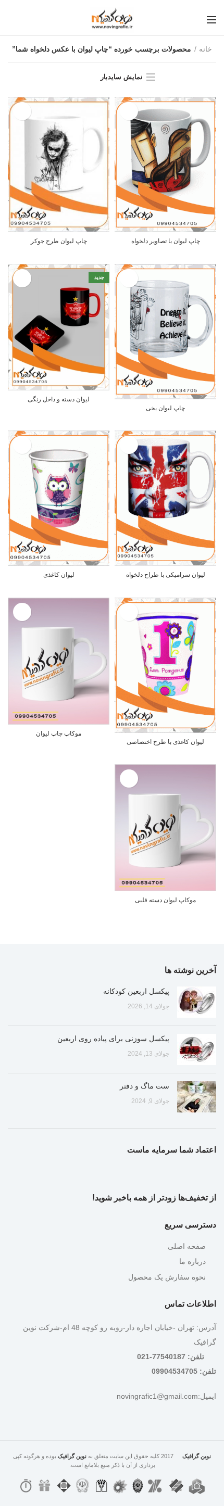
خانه (205, 49)
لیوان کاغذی (58, 574)
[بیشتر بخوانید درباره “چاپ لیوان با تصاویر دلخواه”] (129, 111)
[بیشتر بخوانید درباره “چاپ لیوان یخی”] (129, 278)
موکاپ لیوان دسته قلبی (165, 900)
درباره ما (192, 1261)
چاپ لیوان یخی (165, 408)
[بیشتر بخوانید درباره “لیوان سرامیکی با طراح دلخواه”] (129, 445)
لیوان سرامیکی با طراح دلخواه (165, 574)
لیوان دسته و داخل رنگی (59, 399)
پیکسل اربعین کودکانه (136, 991)
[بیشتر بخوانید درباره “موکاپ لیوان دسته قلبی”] (129, 778)
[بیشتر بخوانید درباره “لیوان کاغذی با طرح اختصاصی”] (129, 612)
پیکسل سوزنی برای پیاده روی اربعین (113, 1038)
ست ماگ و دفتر (144, 1086)
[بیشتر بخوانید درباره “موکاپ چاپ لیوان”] (22, 612)
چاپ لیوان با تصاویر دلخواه (165, 241)
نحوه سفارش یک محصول (167, 1277)
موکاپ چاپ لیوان (58, 733)
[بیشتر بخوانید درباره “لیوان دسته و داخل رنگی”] (22, 278)
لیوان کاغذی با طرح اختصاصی (165, 741)
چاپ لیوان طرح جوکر (59, 241)
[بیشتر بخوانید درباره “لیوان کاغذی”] (22, 445)
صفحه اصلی (187, 1246)
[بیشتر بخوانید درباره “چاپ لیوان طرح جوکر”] (22, 111)
